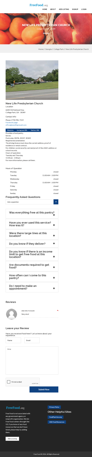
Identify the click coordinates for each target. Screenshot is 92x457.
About (53, 9)
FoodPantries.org (55, 417)
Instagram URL (22, 130)
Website (10, 130)
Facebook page (12, 122)
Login (83, 9)
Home (44, 9)
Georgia (48, 49)
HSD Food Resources (56, 422)
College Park (59, 49)
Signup (75, 9)
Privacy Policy (54, 407)
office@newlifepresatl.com (16, 125)
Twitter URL (35, 130)
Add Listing (64, 9)
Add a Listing (12, 439)
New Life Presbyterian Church (77, 49)
